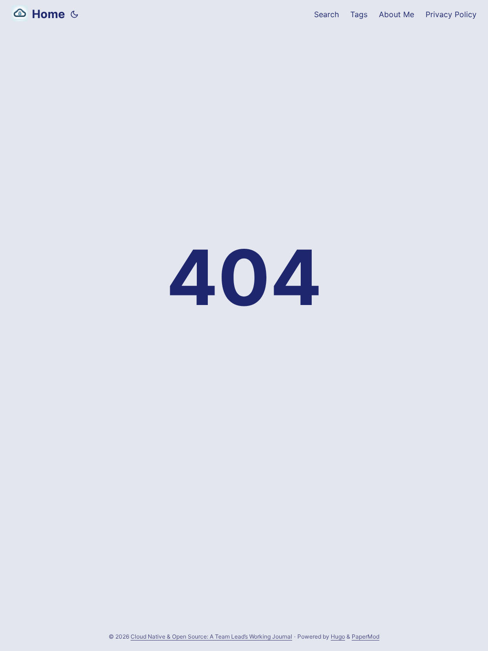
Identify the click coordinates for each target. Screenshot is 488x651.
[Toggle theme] (74, 14)
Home (48, 14)
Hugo (338, 636)
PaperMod (365, 636)
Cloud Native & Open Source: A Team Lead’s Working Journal (211, 636)
